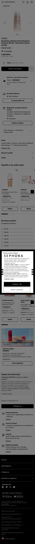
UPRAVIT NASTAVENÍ (17, 289)
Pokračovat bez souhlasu (10, 253)
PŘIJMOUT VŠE (17, 284)
